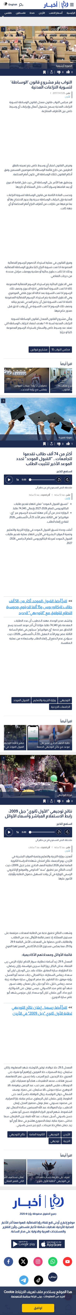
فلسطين (20, 12)
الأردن (42, 12)
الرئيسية (71, 12)
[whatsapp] (52, 1261)
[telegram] (23, 1280)
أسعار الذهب (55, 12)
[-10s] (59, 480)
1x (17, 479)
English (12, 4)
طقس (8, 12)
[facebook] (8, 1261)
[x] (23, 1261)
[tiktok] (38, 1280)
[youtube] (67, 1261)
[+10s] (67, 480)
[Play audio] (9, 479)
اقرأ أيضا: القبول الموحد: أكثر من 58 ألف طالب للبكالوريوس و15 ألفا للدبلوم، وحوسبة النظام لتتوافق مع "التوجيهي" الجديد (39, 607)
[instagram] (38, 1261)
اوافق (38, 1308)
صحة (32, 12)
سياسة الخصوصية (20, 1296)
